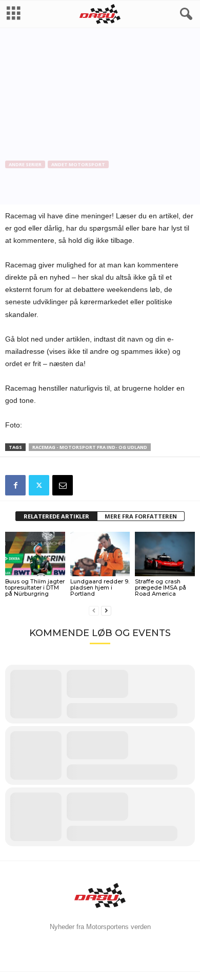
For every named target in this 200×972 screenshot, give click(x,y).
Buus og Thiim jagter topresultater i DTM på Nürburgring (35, 587)
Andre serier (25, 164)
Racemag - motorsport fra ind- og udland (89, 447)
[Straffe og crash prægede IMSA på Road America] (165, 554)
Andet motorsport (78, 164)
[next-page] (106, 610)
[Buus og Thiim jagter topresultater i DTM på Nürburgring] (35, 554)
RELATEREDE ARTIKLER (56, 516)
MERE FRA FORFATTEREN (141, 516)
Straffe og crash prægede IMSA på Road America (160, 587)
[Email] (62, 485)
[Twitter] (39, 485)
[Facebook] (15, 485)
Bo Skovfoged (32, 197)
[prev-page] (94, 610)
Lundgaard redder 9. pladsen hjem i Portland (99, 587)
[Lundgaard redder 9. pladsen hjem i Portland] (100, 554)
